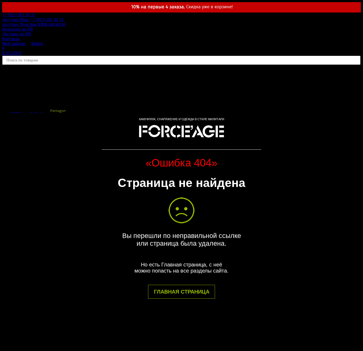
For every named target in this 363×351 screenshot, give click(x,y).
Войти (37, 43)
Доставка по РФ (16, 34)
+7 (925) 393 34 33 (18, 17)
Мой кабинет (14, 43)
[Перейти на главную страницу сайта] (181, 139)
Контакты (11, 38)
